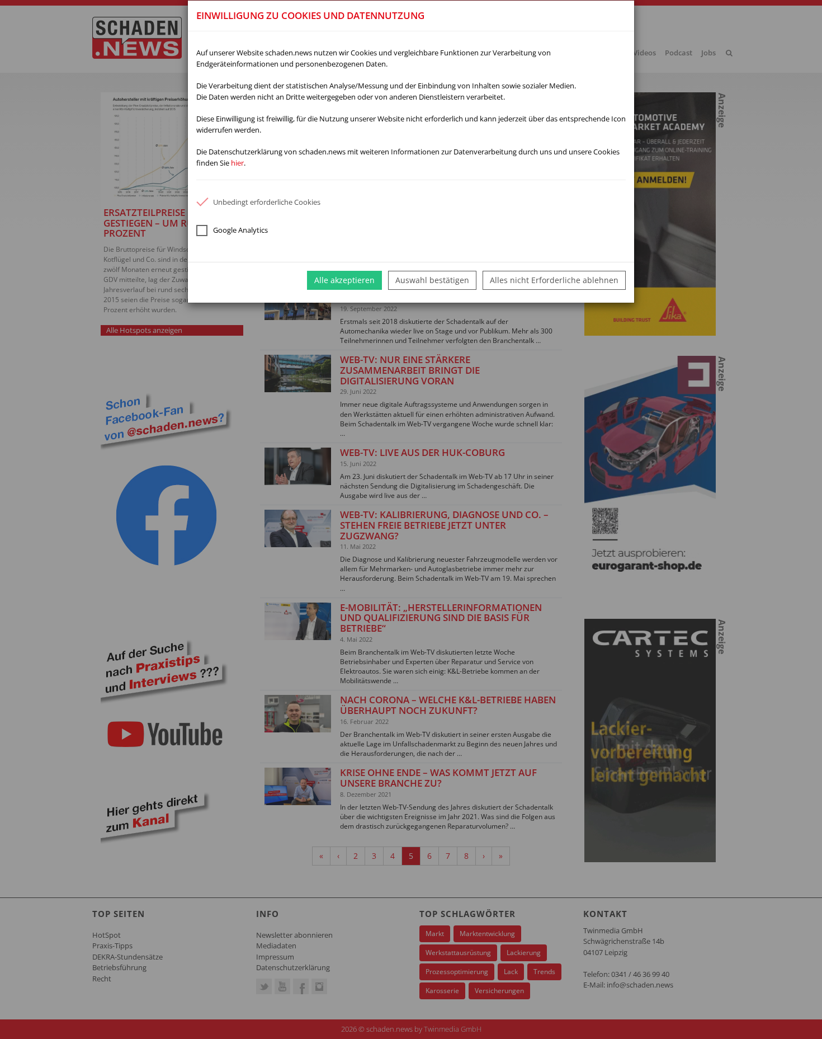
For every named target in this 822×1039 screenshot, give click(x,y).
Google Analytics (240, 230)
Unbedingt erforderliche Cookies (266, 202)
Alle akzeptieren (344, 280)
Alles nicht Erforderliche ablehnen (554, 280)
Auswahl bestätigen (432, 280)
